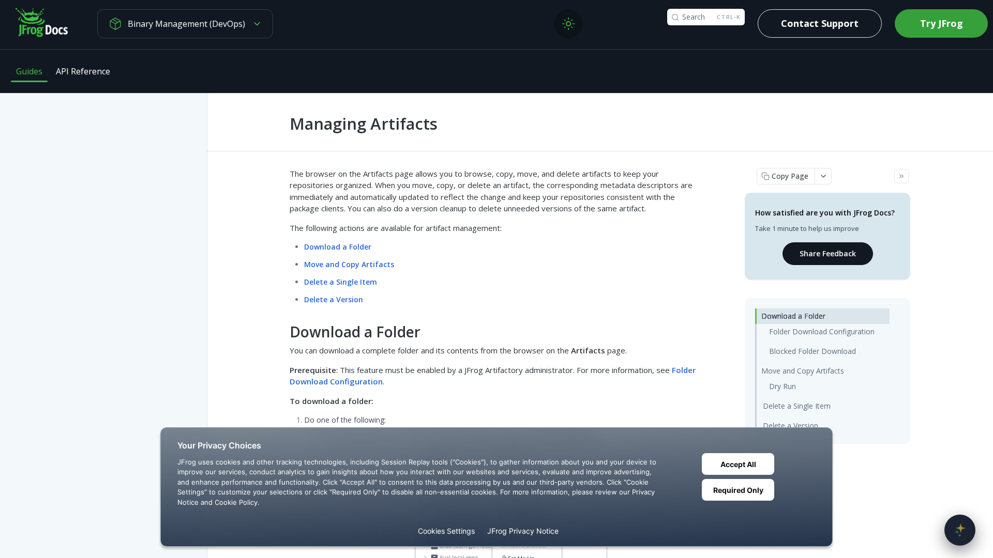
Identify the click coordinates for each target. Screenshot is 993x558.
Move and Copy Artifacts (349, 264)
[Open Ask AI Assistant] (959, 530)
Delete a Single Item (340, 282)
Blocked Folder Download (812, 351)
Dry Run (782, 386)
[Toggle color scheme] (568, 23)
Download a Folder (337, 247)
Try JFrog (941, 23)
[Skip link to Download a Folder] (282, 332)
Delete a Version (333, 299)
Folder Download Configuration (822, 331)
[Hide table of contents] (901, 176)
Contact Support (820, 23)
